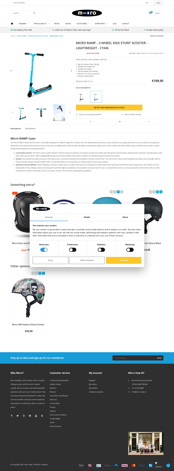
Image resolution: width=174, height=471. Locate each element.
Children (22, 23)
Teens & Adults (40, 23)
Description (16, 128)
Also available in (83, 88)
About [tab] (125, 217)
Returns (53, 392)
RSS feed (37, 464)
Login (158, 3)
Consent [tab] (49, 217)
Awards (53, 411)
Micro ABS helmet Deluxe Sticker (28, 324)
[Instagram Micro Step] (24, 416)
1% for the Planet (122, 30)
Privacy (52, 407)
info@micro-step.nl (139, 392)
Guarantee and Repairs (59, 396)
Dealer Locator (55, 384)
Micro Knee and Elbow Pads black (28, 243)
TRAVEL (57, 23)
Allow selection (87, 260)
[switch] (72, 250)
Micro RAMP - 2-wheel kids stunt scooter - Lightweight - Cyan (40, 36)
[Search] (34, 13)
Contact (125, 23)
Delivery (53, 388)
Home (12, 24)
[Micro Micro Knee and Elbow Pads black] (28, 214)
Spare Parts (100, 23)
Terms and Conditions (58, 415)
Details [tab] (87, 217)
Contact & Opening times (59, 380)
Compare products (96, 392)
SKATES (68, 23)
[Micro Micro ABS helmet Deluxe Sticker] (28, 296)
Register (92, 380)
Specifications (30, 128)
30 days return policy (154, 30)
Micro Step (28, 464)
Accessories (82, 23)
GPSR (52, 422)
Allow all (124, 260)
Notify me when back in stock (109, 107)
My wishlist (93, 388)
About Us (53, 399)
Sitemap (45, 464)
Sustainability (55, 418)
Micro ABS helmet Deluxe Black (146, 243)
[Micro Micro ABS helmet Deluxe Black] (146, 214)
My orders (93, 384)
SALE (114, 23)
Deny (50, 260)
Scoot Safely (54, 403)
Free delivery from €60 (22, 30)
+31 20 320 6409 (138, 388)
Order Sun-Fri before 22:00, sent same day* (73, 30)
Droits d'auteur (55, 426)
